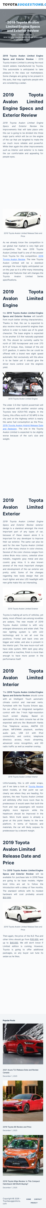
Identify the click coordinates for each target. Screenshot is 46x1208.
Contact (38, 1199)
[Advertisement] (23, 185)
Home (28, 1199)
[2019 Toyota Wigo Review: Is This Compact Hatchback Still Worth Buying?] (23, 1155)
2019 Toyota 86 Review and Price (17, 1127)
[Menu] (42, 4)
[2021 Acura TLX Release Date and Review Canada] (23, 1044)
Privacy (34, 1203)
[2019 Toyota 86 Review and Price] (23, 1101)
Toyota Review (35, 786)
